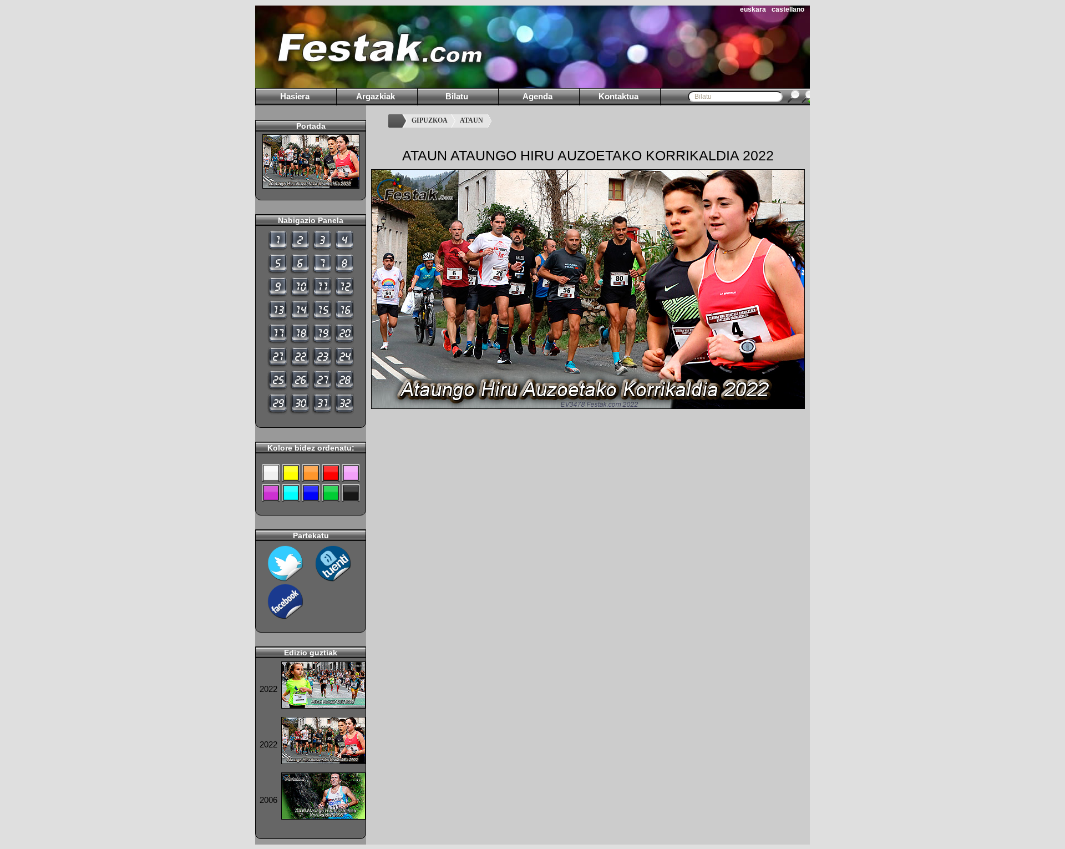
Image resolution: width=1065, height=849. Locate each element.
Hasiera (295, 96)
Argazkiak (375, 96)
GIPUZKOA (430, 120)
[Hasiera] (397, 121)
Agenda (537, 96)
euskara (753, 9)
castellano (788, 9)
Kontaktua (618, 96)
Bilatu (456, 96)
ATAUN (471, 120)
